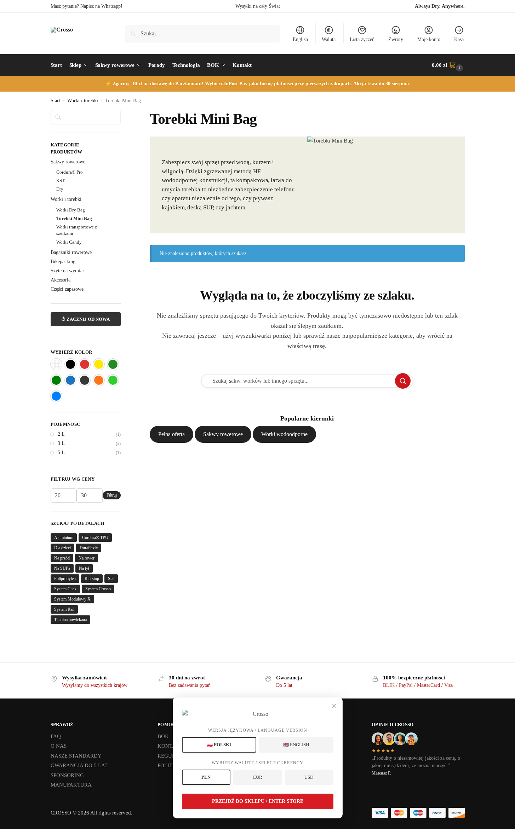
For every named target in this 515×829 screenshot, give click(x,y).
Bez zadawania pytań (190, 685)
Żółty (98, 364)
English (300, 39)
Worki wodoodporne (284, 434)
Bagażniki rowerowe (71, 252)
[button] (448, 65)
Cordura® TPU (95, 537)
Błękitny (56, 396)
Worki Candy (69, 242)
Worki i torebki (82, 100)
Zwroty (395, 39)
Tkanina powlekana (70, 619)
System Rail (64, 609)
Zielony (56, 380)
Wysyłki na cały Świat (257, 6)
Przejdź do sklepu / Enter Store (257, 801)
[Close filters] (123, 114)
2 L (61, 434)
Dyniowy (98, 380)
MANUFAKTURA (71, 785)
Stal (111, 578)
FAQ (56, 736)
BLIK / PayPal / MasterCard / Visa (418, 685)
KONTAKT (170, 746)
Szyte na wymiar (67, 270)
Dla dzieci (62, 547)
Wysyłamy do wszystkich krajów (94, 685)
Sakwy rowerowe (223, 434)
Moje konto (428, 39)
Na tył (84, 568)
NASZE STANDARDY (76, 756)
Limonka (113, 380)
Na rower (87, 558)
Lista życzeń (362, 39)
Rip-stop (92, 578)
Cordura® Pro (69, 172)
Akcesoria (60, 280)
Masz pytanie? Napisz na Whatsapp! (86, 6)
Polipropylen (65, 578)
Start (55, 100)
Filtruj (112, 495)
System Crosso (98, 588)
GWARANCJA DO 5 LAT (79, 765)
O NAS (59, 746)
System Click (65, 588)
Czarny (70, 364)
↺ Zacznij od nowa (85, 319)
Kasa (459, 39)
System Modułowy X (72, 599)
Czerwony (84, 364)
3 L (61, 443)
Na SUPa (62, 568)
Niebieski (70, 380)
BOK (163, 736)
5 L (61, 452)
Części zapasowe (67, 289)
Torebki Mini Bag (74, 218)
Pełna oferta (171, 434)
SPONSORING (67, 775)
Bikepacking (63, 261)
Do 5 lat (284, 685)
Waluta (329, 39)
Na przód (62, 558)
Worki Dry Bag (70, 210)
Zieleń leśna (113, 364)
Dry (59, 189)
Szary (84, 380)
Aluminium (63, 537)
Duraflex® (89, 547)
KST (60, 180)
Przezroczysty (56, 364)
